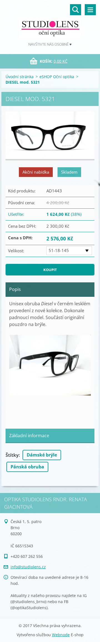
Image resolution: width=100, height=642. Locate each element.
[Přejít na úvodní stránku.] (50, 20)
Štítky (12, 455)
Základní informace (29, 436)
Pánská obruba (27, 467)
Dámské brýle (42, 455)
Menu (90, 9)
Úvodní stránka (20, 76)
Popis (15, 289)
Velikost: (16, 250)
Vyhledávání (75, 9)
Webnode (61, 634)
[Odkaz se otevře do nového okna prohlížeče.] (50, 136)
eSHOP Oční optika (56, 76)
